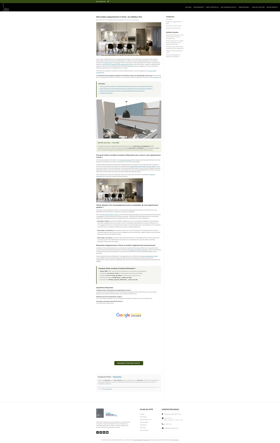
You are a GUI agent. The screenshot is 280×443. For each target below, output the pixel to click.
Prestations (244, 7)
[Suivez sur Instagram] (100, 432)
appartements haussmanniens (139, 249)
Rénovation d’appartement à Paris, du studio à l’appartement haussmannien (122, 91)
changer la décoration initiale (149, 256)
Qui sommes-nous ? (229, 7)
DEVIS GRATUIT (272, 7)
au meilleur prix (156, 77)
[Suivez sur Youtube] (107, 432)
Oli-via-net (176, 440)
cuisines (118, 62)
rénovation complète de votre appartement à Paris (118, 64)
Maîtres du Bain (116, 234)
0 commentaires (134, 20)
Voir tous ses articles (107, 389)
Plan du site (146, 440)
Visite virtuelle (212, 7)
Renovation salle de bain (173, 28)
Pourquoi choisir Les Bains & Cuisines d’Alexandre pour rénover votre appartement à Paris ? (126, 86)
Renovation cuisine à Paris (173, 25)
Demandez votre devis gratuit (128, 363)
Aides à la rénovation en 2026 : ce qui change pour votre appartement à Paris (175, 42)
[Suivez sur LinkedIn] (104, 432)
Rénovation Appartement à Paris (121, 20)
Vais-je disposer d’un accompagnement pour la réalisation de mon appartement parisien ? (126, 88)
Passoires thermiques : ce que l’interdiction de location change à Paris (174, 36)
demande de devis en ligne (110, 214)
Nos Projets (199, 7)
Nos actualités (258, 7)
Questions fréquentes (106, 93)
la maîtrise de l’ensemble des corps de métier (142, 166)
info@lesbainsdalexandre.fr (171, 428)
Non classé (169, 19)
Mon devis (143, 427)
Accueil (188, 7)
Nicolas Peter (101, 20)
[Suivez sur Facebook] (97, 432)
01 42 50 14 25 (101, 1)
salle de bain (108, 62)
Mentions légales (138, 440)
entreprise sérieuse (125, 160)
